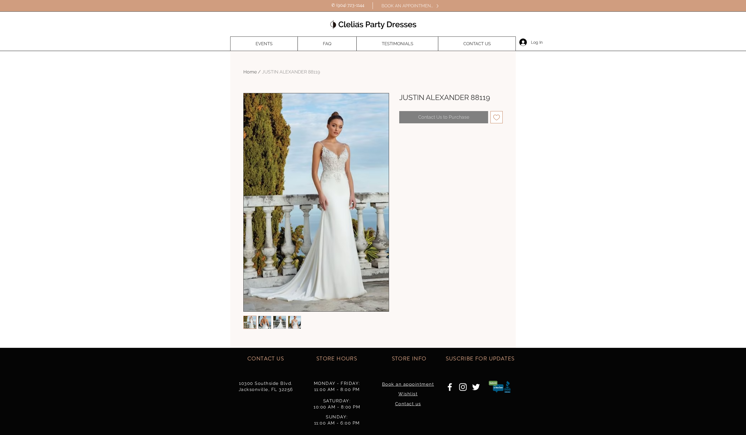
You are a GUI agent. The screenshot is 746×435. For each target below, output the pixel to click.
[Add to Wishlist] (496, 117)
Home (250, 72)
